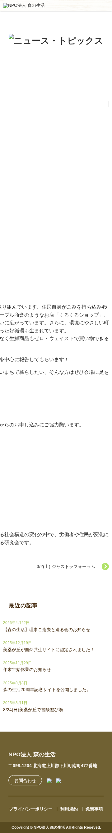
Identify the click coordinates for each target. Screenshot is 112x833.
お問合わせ (25, 780)
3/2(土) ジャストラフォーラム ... (68, 566)
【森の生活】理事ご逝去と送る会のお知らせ (46, 629)
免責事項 (94, 808)
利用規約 (69, 808)
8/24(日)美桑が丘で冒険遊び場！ (35, 709)
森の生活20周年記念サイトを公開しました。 (47, 689)
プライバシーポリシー (31, 808)
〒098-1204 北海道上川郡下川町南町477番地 (52, 765)
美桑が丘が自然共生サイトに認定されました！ (49, 649)
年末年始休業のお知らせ (27, 669)
